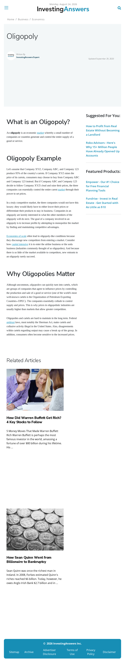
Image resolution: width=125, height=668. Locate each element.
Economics (38, 19)
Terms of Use (72, 652)
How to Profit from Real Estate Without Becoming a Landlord (102, 130)
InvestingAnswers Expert (27, 57)
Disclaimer (109, 652)
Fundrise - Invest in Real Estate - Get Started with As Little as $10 (102, 203)
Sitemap (14, 652)
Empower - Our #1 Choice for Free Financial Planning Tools (102, 186)
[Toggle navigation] (7, 8)
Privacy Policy (90, 652)
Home (10, 19)
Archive (29, 652)
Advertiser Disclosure (49, 652)
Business (23, 19)
